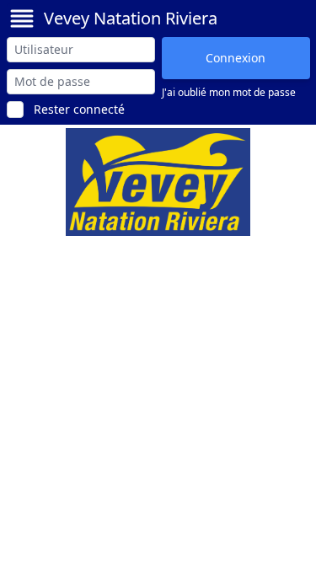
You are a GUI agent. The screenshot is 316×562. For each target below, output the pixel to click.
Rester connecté (79, 109)
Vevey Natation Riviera (130, 18)
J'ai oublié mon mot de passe (229, 92)
